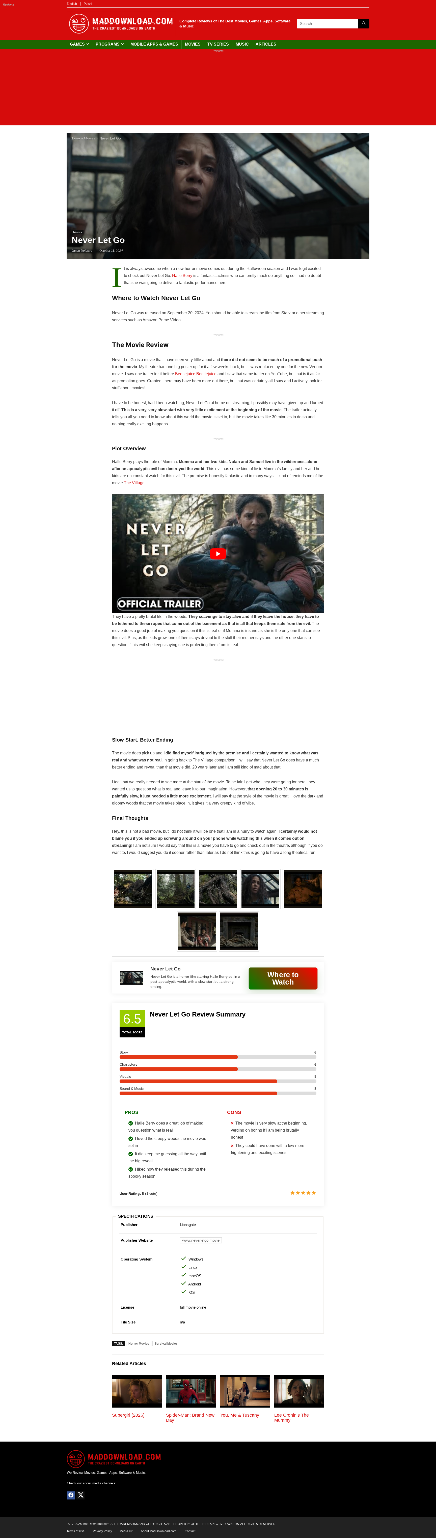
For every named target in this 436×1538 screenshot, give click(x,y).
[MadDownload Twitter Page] (80, 1495)
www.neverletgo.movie (201, 1240)
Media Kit (126, 1531)
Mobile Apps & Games (154, 44)
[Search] (363, 23)
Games (77, 44)
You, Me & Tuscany (239, 1415)
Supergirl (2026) (128, 1415)
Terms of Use (76, 1531)
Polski (88, 4)
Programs (108, 44)
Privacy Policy (102, 1531)
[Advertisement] (218, 90)
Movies (193, 44)
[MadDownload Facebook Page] (71, 1495)
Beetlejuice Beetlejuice (195, 374)
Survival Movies (166, 1343)
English (72, 4)
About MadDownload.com (158, 1531)
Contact (190, 1531)
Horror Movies (138, 1343)
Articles (266, 44)
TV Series (218, 44)
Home (75, 138)
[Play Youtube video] (218, 553)
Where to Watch (283, 978)
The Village (134, 483)
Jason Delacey (82, 251)
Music (242, 44)
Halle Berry (182, 275)
